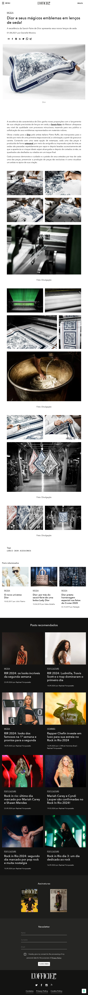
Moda (10, 12)
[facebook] (12, 39)
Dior (29, 135)
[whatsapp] (27, 39)
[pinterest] (16, 39)
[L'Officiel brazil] (44, 3)
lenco (10, 551)
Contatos (29, 991)
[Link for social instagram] (46, 985)
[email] (9, 39)
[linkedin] (20, 39)
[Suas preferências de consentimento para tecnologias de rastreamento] (84, 991)
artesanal (29, 143)
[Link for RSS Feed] (51, 985)
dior (16, 551)
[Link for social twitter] (36, 985)
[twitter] (23, 39)
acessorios (25, 551)
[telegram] (31, 39)
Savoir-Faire (56, 124)
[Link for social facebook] (41, 985)
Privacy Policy (56, 958)
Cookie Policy (56, 991)
